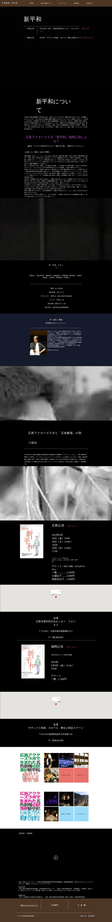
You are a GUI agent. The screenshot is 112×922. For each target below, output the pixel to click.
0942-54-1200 (57, 740)
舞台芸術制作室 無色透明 (28, 915)
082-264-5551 (57, 637)
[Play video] (56, 858)
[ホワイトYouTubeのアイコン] (85, 905)
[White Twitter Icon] (81, 905)
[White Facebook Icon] (78, 905)
